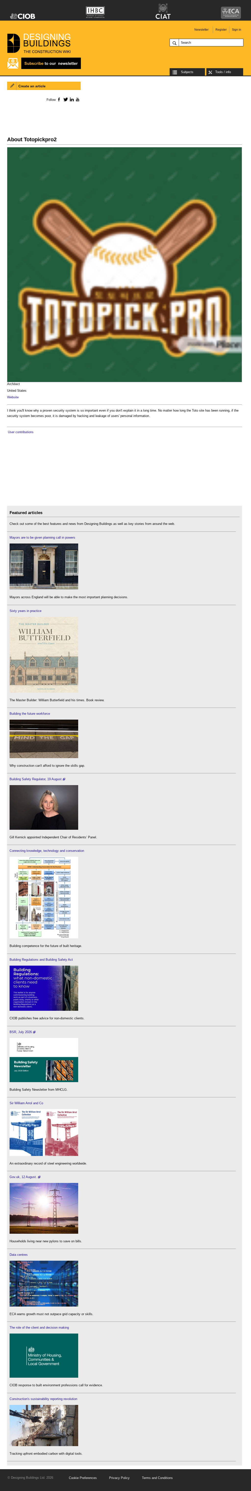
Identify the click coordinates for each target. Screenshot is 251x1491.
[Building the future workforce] (44, 757)
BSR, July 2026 (21, 1032)
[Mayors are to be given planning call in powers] (44, 588)
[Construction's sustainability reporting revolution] (44, 1445)
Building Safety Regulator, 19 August (36, 779)
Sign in (236, 29)
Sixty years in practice (25, 611)
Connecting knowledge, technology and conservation (47, 851)
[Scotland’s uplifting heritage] (44, 1155)
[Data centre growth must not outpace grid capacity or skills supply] (44, 1305)
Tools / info (223, 72)
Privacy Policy (119, 1478)
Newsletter (201, 29)
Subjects (187, 72)
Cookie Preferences (83, 1478)
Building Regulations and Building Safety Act (41, 959)
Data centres (19, 1255)
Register (221, 29)
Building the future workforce (30, 713)
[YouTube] (77, 99)
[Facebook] (59, 99)
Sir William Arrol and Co (26, 1103)
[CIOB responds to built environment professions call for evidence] (44, 1376)
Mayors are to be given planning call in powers (42, 537)
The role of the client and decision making (39, 1327)
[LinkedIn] (71, 99)
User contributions (21, 432)
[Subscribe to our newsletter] (44, 68)
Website (13, 397)
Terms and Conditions (157, 1478)
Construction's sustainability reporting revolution (43, 1399)
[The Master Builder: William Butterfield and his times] (44, 691)
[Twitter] (65, 99)
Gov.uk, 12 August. (23, 1177)
